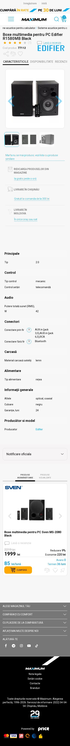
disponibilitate (41, 61)
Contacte (35, 683)
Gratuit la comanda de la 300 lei (31, 198)
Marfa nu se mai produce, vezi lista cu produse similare (31, 157)
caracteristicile (15, 61)
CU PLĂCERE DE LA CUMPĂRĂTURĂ (23, 622)
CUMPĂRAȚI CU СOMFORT (18, 614)
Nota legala (35, 674)
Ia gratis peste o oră (25, 178)
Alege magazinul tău (16, 606)
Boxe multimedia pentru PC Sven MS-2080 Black (32, 533)
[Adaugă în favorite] (55, 570)
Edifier (39, 429)
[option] (35, 10)
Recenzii (61, 61)
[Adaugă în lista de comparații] (47, 570)
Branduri (35, 688)
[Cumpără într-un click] (62, 570)
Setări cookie (35, 678)
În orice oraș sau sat (25, 219)
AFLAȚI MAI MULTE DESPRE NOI (20, 631)
